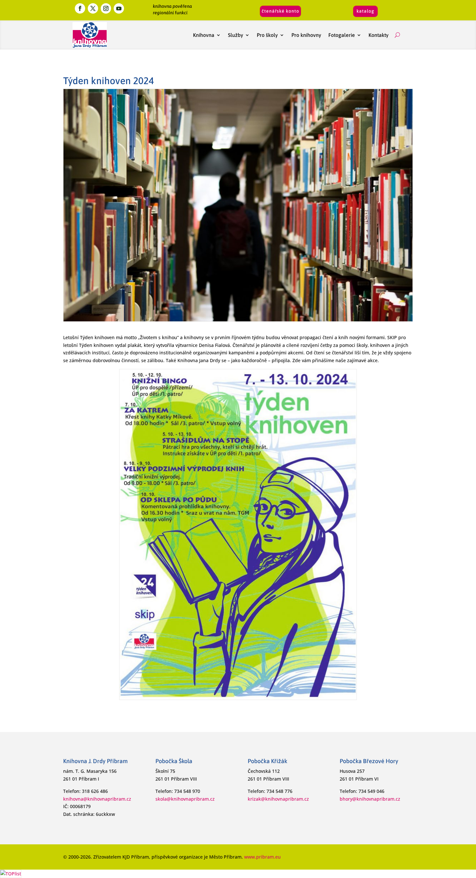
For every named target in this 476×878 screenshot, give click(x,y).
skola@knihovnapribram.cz (185, 799)
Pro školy (267, 35)
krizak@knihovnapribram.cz (278, 799)
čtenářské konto (280, 11)
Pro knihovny (306, 35)
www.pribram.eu (262, 857)
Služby (235, 35)
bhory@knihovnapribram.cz (370, 799)
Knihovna (203, 35)
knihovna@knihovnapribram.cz (97, 799)
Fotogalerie (341, 35)
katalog (365, 11)
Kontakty (379, 35)
